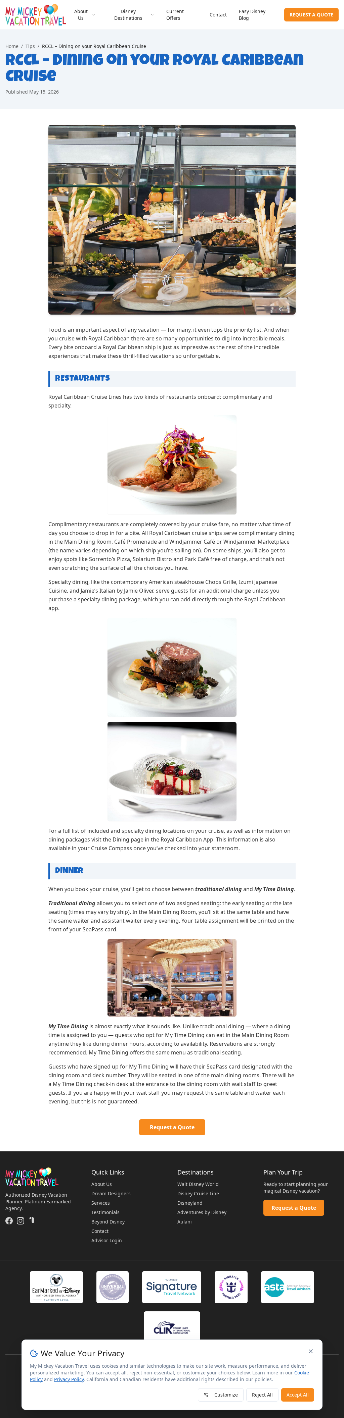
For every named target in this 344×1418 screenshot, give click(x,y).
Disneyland (190, 1203)
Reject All (262, 1395)
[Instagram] (20, 1220)
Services (100, 1203)
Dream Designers (111, 1193)
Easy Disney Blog (252, 14)
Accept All (298, 1395)
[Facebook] (9, 1220)
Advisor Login (106, 1240)
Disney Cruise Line (198, 1193)
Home (11, 46)
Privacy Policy (69, 1379)
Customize (226, 1395)
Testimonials (105, 1212)
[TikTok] (32, 1220)
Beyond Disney (108, 1221)
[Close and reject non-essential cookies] (310, 1351)
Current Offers (175, 14)
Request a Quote (172, 1127)
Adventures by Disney (201, 1212)
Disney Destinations (128, 14)
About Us (81, 14)
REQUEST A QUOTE (311, 14)
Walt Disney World (198, 1184)
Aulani (184, 1221)
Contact (218, 14)
